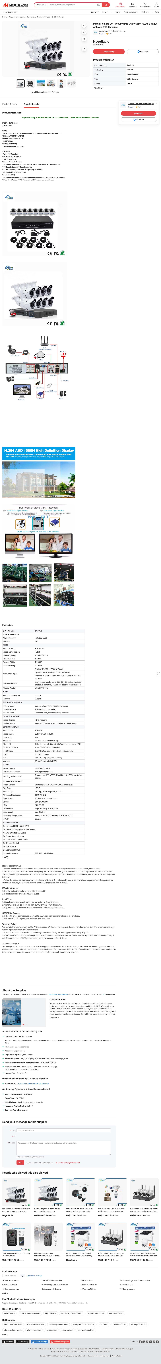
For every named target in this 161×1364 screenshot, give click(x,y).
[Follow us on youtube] (150, 1342)
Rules (157, 12)
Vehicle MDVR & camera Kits (51, 1280)
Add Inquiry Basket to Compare (46, 92)
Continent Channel (108, 1349)
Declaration (105, 1356)
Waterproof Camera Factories (84, 1324)
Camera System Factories (58, 1324)
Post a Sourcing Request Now (68, 1162)
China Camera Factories (13, 1324)
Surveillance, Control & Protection (39, 17)
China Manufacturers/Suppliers (62, 1349)
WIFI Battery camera (127, 1289)
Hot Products (32, 1349)
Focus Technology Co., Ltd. (64, 1356)
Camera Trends (67, 1330)
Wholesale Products (80, 1349)
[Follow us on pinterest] (154, 1342)
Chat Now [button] (144, 51)
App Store (8, 1342)
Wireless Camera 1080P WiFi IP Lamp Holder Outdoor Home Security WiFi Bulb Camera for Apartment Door (112, 1211)
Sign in (156, 6)
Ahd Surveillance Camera (13, 1330)
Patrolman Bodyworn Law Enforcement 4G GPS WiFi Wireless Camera (47, 1255)
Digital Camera (50, 1313)
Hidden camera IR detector (51, 1289)
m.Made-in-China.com (86, 1351)
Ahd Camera (104, 1324)
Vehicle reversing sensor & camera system (135, 1280)
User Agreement (93, 1356)
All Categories (11, 12)
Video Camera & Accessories (30, 1313)
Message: (11, 1143)
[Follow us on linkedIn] (157, 1342)
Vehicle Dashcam (86, 1280)
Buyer (104, 12)
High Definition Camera (95, 1313)
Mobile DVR (33, 1083)
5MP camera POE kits (88, 1289)
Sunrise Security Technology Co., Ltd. (112, 31)
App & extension (130, 12)
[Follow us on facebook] (140, 1342)
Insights (130, 1349)
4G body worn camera (10, 1280)
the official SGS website (58, 994)
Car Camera (23, 1083)
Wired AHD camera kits (88, 1285)
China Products (44, 1349)
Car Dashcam (44, 1083)
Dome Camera (9, 1313)
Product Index (120, 1349)
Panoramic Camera (116, 1313)
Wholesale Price (94, 1349)
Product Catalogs (35, 1276)
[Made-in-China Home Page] (15, 4)
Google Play (22, 1342)
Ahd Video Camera (34, 1330)
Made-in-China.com (70, 1351)
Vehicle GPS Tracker (9, 1285)
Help (116, 12)
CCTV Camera (59, 17)
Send (20, 1162)
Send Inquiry (109, 51)
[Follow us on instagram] (147, 1342)
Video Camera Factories (35, 1324)
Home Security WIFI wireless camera (54, 1285)
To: (14, 1136)
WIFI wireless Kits (126, 1285)
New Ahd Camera (120, 1324)
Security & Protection (17, 17)
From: (13, 1130)
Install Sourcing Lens (61, 1342)
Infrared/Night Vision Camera (72, 1313)
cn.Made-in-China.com (103, 1351)
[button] (98, 5)
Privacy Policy (116, 1356)
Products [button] (40, 4)
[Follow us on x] (143, 1342)
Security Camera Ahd (139, 1324)
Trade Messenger (39, 1342)
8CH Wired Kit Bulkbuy (86, 1330)
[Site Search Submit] (106, 4)
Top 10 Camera (51, 1330)
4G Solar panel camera (10, 1289)
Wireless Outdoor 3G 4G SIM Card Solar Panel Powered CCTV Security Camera (79, 1255)
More (4, 1334)
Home (4, 17)
